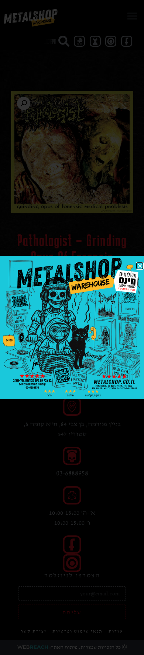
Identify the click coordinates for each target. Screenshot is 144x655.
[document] (72, 327)
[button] (140, 266)
